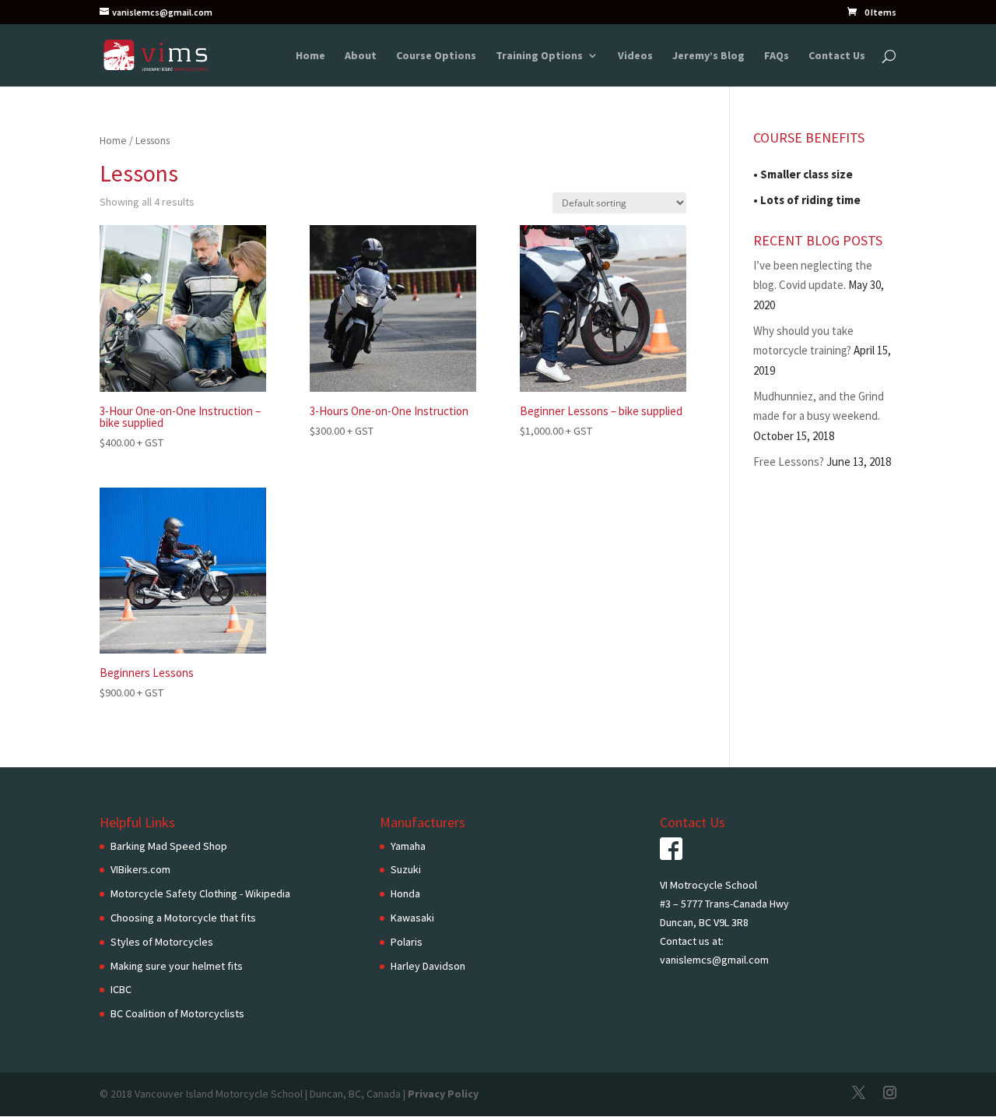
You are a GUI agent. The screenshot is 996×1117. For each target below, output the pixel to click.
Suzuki (406, 869)
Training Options (539, 56)
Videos (635, 56)
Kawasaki (412, 918)
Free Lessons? (788, 461)
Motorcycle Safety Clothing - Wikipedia (200, 893)
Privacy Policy (443, 1094)
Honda (405, 893)
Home (310, 56)
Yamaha (408, 846)
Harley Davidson (428, 966)
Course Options (436, 56)
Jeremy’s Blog (708, 56)
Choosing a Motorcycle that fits (183, 918)
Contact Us (836, 56)
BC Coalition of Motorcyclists (177, 1013)
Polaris (407, 942)
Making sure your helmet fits (176, 966)
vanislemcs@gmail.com (714, 960)
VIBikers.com (140, 869)
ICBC (121, 989)
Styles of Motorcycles (161, 942)
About (361, 56)
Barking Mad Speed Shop (168, 846)
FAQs (776, 56)
